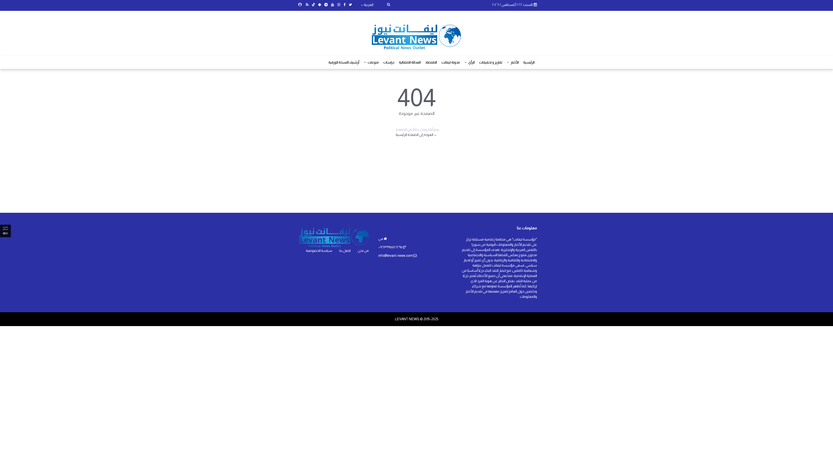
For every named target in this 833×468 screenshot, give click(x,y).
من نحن (363, 250)
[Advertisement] (416, 178)
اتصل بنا (345, 250)
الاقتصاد (431, 62)
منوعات (373, 62)
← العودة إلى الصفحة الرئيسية (416, 134)
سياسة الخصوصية (319, 250)
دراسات (388, 62)
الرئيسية (529, 62)
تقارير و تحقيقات (490, 62)
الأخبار (514, 62)
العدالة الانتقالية (410, 62)
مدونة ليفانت (450, 62)
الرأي (471, 62)
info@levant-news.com (396, 255)
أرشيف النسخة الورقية (343, 62)
